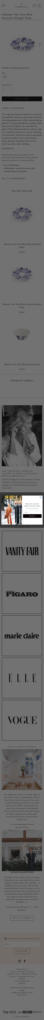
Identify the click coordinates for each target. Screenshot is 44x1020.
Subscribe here (32, 516)
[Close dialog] (41, 497)
